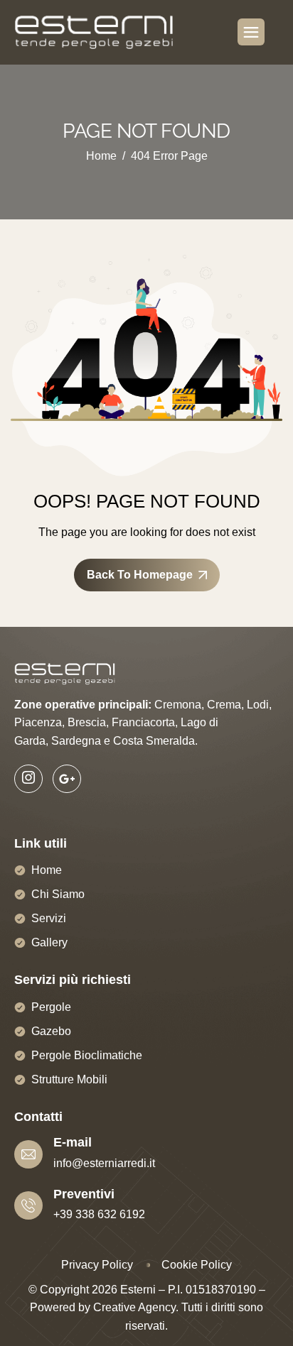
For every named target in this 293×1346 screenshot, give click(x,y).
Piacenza (38, 722)
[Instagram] (28, 779)
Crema (224, 705)
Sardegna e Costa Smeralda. (124, 741)
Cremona (177, 705)
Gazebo (51, 1031)
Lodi (258, 705)
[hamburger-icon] (251, 31)
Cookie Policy (196, 1265)
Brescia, (88, 722)
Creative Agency (134, 1307)
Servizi (48, 918)
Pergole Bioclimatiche (86, 1055)
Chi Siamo (58, 894)
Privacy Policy (97, 1265)
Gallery (49, 942)
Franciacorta (143, 722)
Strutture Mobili (69, 1079)
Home (46, 870)
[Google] (67, 779)
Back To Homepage (140, 575)
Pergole (51, 1007)
